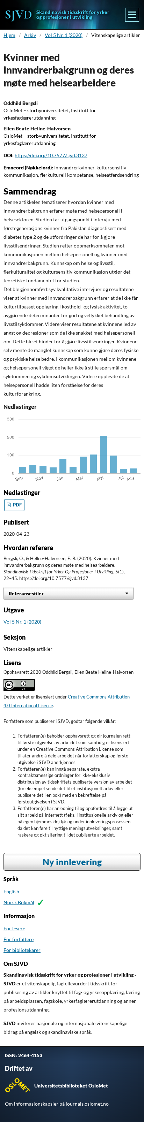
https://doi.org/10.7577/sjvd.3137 (51, 155)
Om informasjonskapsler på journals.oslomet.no (57, 1104)
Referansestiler (26, 593)
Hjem (9, 35)
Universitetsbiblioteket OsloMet (71, 1086)
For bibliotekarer (22, 950)
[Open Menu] (132, 15)
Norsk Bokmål (18, 902)
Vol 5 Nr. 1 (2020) (63, 35)
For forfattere (18, 939)
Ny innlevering (72, 862)
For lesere (14, 928)
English (11, 891)
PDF (17, 504)
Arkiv (30, 35)
